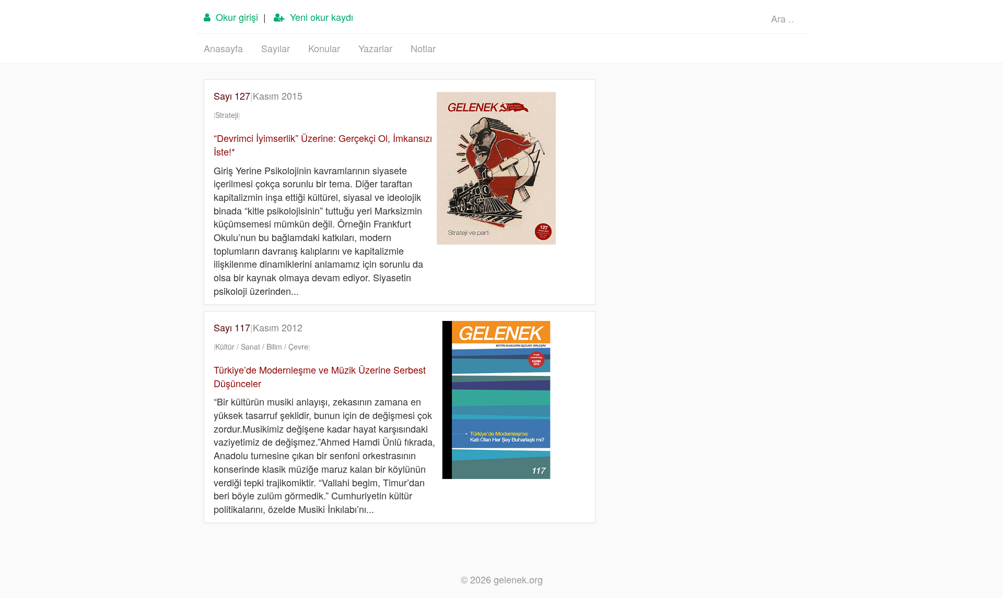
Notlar (423, 48)
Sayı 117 (258, 327)
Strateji (226, 115)
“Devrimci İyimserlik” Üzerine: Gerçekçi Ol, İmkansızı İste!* (323, 144)
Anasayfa (223, 48)
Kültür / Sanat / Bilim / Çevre (261, 346)
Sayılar (275, 48)
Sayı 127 (258, 95)
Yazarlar (375, 48)
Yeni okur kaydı (319, 16)
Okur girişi (234, 16)
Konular (324, 48)
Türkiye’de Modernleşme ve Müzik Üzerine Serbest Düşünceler (320, 376)
